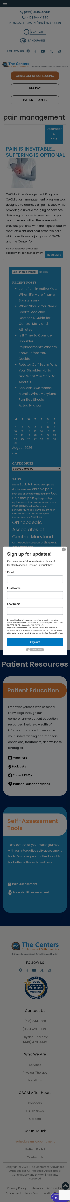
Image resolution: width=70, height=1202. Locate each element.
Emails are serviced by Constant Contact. (46, 632)
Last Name (13, 604)
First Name (14, 588)
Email (10, 572)
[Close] (64, 549)
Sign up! (35, 642)
